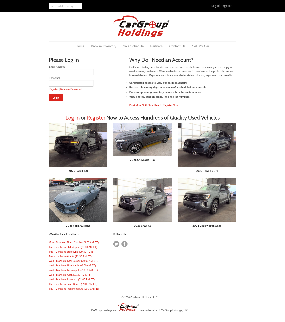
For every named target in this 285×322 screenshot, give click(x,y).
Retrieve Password (70, 89)
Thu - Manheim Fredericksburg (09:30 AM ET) (74, 288)
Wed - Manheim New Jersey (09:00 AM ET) (73, 260)
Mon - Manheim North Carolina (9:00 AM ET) (74, 242)
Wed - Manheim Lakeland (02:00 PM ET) (72, 279)
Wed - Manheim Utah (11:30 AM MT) (69, 274)
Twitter (116, 244)
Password (54, 78)
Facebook (124, 244)
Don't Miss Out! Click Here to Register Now (153, 105)
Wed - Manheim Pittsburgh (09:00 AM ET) (72, 265)
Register (226, 6)
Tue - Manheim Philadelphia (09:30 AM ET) (73, 247)
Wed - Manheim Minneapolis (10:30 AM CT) (73, 270)
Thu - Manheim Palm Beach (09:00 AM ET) (73, 284)
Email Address (57, 66)
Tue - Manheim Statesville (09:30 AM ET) (72, 251)
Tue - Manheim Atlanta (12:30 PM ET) (70, 256)
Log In (215, 6)
